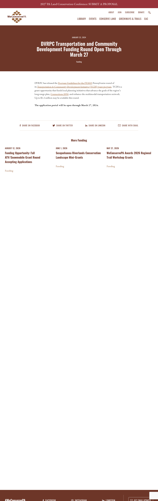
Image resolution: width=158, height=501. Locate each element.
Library (81, 19)
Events (92, 19)
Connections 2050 (59, 94)
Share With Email (129, 125)
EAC (146, 19)
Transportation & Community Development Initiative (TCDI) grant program (74, 86)
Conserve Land (107, 19)
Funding (9, 170)
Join (119, 12)
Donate (141, 12)
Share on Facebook (30, 125)
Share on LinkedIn (96, 125)
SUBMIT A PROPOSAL (103, 4)
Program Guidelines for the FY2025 (75, 83)
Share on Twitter (64, 125)
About (111, 12)
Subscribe (130, 12)
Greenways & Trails (130, 19)
